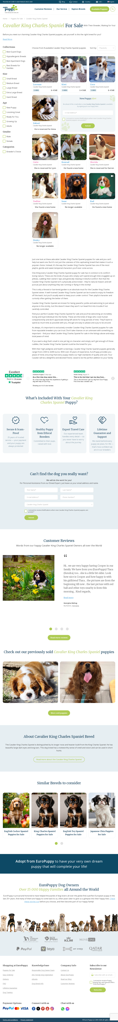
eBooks (35, 979)
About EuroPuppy (67, 975)
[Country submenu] (90, 1)
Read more (69, 597)
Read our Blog (66, 979)
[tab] (50, 629)
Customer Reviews (68, 983)
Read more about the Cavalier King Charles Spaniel (59, 759)
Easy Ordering (8, 975)
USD (100, 2)
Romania (75, 606)
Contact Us (65, 970)
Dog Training (7, 992)
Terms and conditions (10, 1020)
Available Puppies (99, 9)
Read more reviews (59, 637)
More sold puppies (59, 713)
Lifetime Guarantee (10, 988)
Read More (7, 39)
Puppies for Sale (9, 970)
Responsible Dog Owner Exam (43, 970)
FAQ (4, 983)
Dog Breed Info (37, 983)
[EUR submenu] (102, 1)
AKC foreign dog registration (42, 975)
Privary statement (27, 1020)
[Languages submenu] (114, 1)
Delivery (6, 979)
